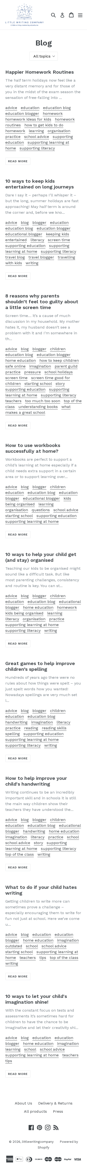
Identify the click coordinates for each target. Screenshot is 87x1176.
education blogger (22, 113)
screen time (59, 240)
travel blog (15, 257)
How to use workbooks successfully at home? (32, 448)
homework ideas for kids (28, 119)
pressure (32, 372)
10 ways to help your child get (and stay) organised (40, 557)
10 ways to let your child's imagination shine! (36, 999)
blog (25, 222)
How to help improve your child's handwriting (36, 781)
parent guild (66, 366)
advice (11, 107)
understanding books (38, 406)
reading (31, 728)
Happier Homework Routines (39, 72)
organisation (59, 131)
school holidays (58, 372)
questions (41, 510)
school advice (36, 136)
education (30, 107)
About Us (23, 1103)
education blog (57, 107)
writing (32, 263)
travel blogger (41, 257)
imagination (40, 366)
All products (35, 1111)
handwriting (16, 722)
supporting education (25, 245)
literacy (37, 240)
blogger (39, 222)
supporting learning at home (32, 521)
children (57, 349)
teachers (13, 401)
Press (58, 1111)
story (60, 383)
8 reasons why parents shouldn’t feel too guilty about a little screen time (41, 301)
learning (36, 131)
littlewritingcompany (38, 1142)
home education (20, 360)
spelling (12, 733)
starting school (38, 383)
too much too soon (42, 401)
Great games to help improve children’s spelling (40, 666)
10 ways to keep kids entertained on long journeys (39, 184)
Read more (18, 161)
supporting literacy (37, 148)
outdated (13, 946)
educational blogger (23, 234)
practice (13, 136)
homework (53, 113)
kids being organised (24, 613)
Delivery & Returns (55, 1103)
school (73, 837)
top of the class (19, 854)
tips (42, 957)
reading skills (54, 728)
